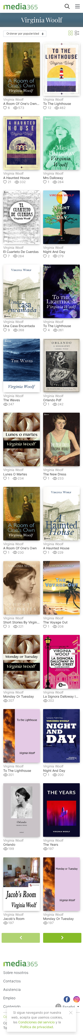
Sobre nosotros (15, 972)
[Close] (71, 1013)
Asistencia (12, 989)
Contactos (12, 981)
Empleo (9, 998)
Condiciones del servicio (36, 1022)
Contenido (12, 1006)
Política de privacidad (36, 1027)
